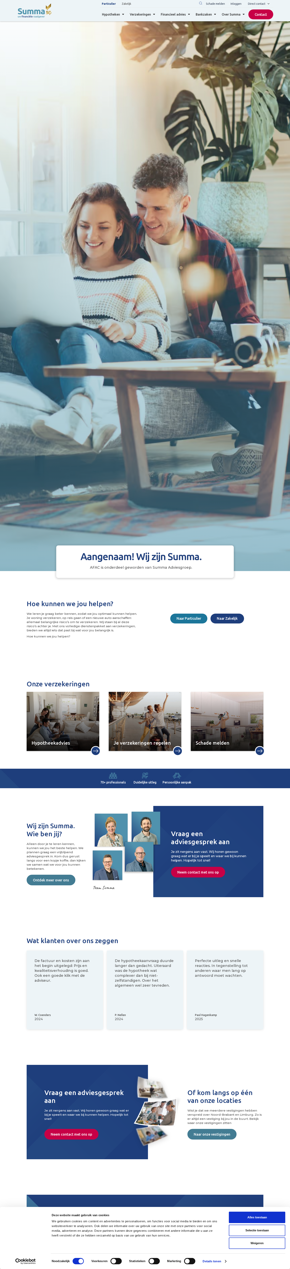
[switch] (116, 1261)
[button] (201, 3)
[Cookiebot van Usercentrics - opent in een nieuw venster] (25, 1261)
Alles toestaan (257, 1217)
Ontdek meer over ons (51, 880)
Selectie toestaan (257, 1230)
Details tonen (212, 1261)
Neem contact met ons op (198, 872)
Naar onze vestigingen (212, 1134)
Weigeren (257, 1243)
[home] (34, 11)
